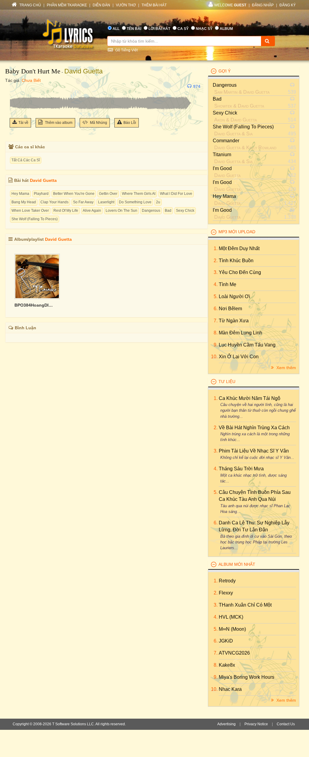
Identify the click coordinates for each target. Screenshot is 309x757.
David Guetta (83, 71)
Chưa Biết (31, 80)
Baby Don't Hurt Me (32, 71)
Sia (249, 133)
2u (158, 202)
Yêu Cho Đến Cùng (240, 272)
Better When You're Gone (73, 194)
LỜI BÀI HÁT (159, 29)
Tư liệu (226, 381)
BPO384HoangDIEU (34, 305)
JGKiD (226, 640)
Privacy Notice (256, 724)
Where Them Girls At (138, 194)
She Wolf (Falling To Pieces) (34, 219)
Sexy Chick (185, 210)
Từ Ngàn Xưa (234, 320)
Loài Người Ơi (234, 296)
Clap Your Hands (54, 202)
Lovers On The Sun (121, 210)
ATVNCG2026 (234, 653)
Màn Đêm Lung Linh (240, 332)
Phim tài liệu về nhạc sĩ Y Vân (254, 450)
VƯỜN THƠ (126, 5)
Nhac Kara (230, 689)
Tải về (23, 123)
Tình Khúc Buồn (236, 260)
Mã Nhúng (98, 123)
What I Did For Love (176, 194)
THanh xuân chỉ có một (245, 604)
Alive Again (92, 210)
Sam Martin (225, 92)
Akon (219, 119)
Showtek (223, 105)
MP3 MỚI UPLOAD (236, 231)
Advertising (226, 724)
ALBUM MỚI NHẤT (236, 564)
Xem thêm (285, 367)
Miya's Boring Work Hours (246, 677)
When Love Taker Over (30, 210)
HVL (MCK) (231, 617)
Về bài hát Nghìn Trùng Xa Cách (254, 427)
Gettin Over (108, 194)
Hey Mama (20, 194)
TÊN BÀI (134, 29)
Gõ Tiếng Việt (126, 50)
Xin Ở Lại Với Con (239, 356)
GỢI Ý (224, 71)
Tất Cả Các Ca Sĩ (25, 160)
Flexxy (226, 592)
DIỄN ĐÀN (101, 5)
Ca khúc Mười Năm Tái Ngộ (249, 398)
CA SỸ (183, 29)
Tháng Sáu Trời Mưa (241, 468)
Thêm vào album (58, 123)
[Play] (16, 86)
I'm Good (222, 168)
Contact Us (286, 724)
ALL (116, 29)
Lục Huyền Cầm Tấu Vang (247, 344)
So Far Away (83, 202)
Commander (226, 140)
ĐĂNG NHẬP (263, 5)
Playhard (41, 194)
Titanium (222, 154)
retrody (227, 580)
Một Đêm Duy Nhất (239, 248)
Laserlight (106, 202)
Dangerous (151, 210)
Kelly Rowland (261, 147)
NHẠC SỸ (204, 29)
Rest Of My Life (65, 210)
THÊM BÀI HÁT (154, 5)
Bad (168, 210)
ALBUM (226, 29)
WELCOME (230, 5)
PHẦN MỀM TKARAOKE (67, 5)
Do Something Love (135, 202)
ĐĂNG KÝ (287, 5)
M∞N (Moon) (232, 629)
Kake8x (227, 665)
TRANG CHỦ (29, 5)
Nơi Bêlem (230, 308)
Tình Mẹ (227, 284)
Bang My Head (23, 202)
